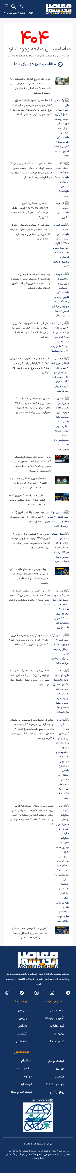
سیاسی (22, 1010)
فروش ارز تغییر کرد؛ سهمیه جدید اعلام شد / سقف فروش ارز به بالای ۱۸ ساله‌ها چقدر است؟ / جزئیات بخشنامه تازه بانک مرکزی (29, 598)
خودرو (28, 1076)
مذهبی (59, 1076)
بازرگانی (22, 1026)
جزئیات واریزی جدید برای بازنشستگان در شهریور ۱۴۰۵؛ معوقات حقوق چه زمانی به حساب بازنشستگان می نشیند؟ (29, 576)
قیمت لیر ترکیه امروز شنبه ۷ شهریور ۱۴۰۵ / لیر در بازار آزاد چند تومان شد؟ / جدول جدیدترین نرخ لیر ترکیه (28, 640)
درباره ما (59, 1033)
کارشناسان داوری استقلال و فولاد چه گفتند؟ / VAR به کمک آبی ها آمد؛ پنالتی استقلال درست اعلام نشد (28, 483)
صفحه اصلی (56, 1010)
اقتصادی (21, 1033)
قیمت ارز (26, 1084)
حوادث (60, 1069)
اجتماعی (21, 1041)
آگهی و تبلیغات (54, 1018)
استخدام (26, 1060)
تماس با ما (57, 1041)
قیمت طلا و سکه (21, 1092)
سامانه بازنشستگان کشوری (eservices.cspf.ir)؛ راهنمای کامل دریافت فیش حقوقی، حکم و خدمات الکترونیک (29, 210)
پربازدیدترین (56, 1092)
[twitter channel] (68, 993)
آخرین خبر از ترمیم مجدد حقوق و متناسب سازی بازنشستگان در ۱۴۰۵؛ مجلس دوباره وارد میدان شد (29, 933)
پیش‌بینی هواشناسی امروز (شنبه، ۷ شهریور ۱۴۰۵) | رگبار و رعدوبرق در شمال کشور (27, 517)
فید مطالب (57, 1026)
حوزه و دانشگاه (54, 1084)
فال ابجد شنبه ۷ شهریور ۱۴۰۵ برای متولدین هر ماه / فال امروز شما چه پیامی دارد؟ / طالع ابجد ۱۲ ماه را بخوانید (30, 330)
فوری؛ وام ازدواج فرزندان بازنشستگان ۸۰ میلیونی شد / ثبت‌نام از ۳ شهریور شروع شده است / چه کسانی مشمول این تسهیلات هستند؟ (30, 86)
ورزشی (23, 1018)
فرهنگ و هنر (56, 1061)
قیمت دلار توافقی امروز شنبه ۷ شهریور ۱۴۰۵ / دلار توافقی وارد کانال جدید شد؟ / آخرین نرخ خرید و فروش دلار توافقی (29, 366)
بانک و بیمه (24, 1068)
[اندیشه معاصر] (58, 9)
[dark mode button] (21, 6)
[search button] (14, 6)
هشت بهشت (30, 1144)
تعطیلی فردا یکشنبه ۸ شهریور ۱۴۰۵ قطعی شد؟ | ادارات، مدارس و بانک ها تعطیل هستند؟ (27, 500)
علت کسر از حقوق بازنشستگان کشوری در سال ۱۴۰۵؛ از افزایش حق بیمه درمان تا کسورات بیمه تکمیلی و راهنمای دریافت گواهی (30, 232)
